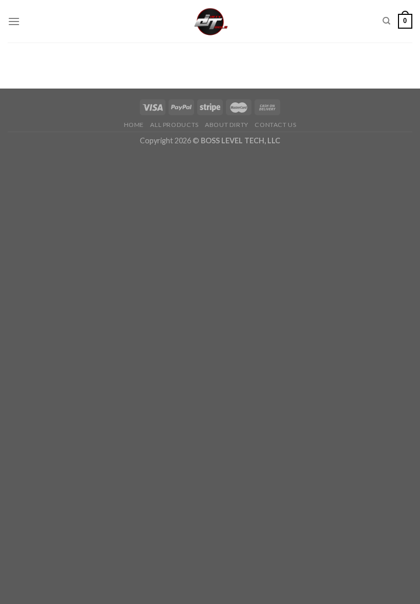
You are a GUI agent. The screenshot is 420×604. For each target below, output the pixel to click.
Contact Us (275, 124)
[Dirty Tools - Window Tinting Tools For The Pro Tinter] (210, 21)
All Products (174, 124)
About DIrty (226, 124)
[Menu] (14, 21)
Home (134, 124)
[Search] (386, 21)
